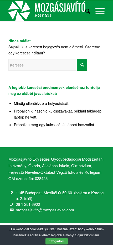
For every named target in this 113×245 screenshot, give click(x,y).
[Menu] (97, 10)
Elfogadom (57, 241)
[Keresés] (85, 10)
